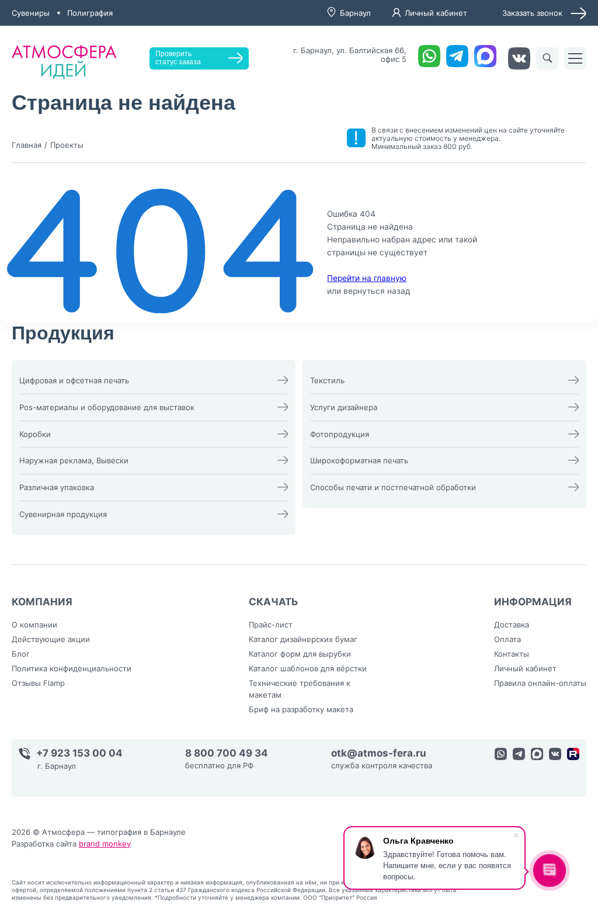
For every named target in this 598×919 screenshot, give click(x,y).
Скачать (273, 602)
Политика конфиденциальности (71, 668)
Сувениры (31, 13)
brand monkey (105, 843)
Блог (21, 653)
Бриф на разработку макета (301, 709)
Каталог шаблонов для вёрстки (308, 668)
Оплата (507, 639)
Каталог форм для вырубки (300, 653)
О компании (34, 624)
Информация (533, 602)
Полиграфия (90, 13)
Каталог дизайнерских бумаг (303, 639)
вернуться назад (377, 291)
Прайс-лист (271, 624)
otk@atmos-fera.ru (378, 753)
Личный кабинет (436, 13)
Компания (42, 602)
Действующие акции (51, 639)
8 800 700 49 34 (226, 753)
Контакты (511, 653)
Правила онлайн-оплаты (540, 683)
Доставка (511, 624)
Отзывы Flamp (38, 683)
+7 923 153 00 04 (79, 753)
